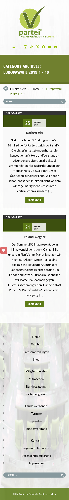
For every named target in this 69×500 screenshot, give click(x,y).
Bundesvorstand (36, 428)
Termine (36, 413)
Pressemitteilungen (36, 352)
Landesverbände (36, 406)
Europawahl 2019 (14, 113)
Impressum (36, 463)
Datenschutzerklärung (36, 455)
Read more (35, 200)
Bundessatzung (36, 386)
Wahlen (36, 344)
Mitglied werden (36, 371)
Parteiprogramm (36, 394)
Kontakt (36, 440)
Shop (36, 359)
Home (36, 89)
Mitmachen (36, 379)
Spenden (36, 421)
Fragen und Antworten (36, 448)
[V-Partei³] (34, 38)
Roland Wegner (34, 236)
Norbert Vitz (34, 132)
